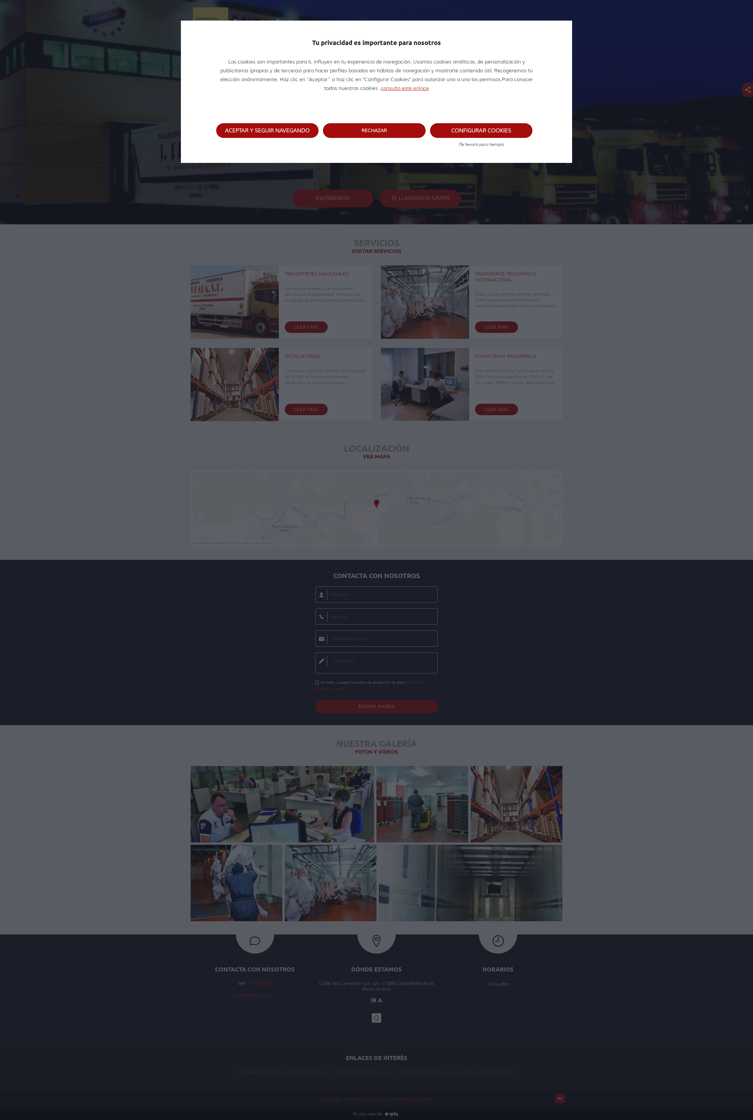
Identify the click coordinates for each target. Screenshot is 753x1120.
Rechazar (374, 130)
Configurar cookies (481, 132)
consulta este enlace (405, 88)
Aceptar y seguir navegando (267, 130)
